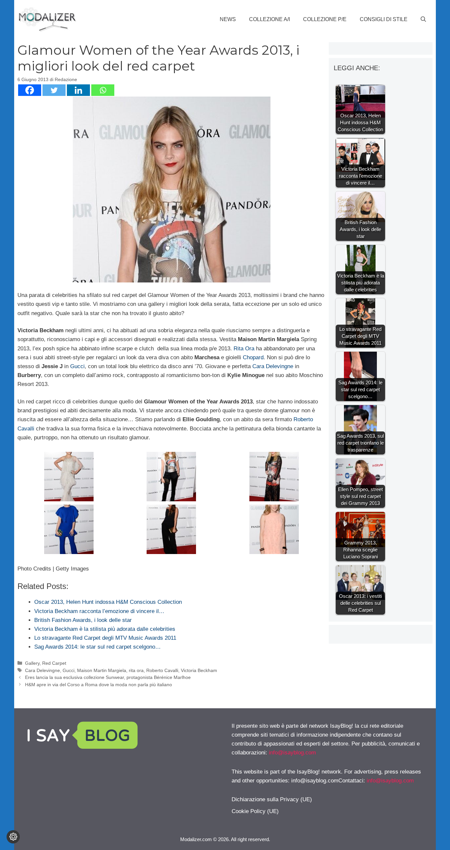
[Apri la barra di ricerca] (423, 19)
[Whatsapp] (102, 90)
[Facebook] (29, 90)
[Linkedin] (78, 90)
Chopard (253, 357)
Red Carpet (54, 663)
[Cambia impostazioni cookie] (13, 836)
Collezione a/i (269, 19)
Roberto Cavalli (162, 670)
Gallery (32, 663)
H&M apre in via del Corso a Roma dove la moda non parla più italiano (98, 684)
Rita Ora (244, 348)
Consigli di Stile (384, 19)
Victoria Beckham (199, 670)
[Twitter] (54, 90)
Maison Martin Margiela (101, 670)
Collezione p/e (325, 19)
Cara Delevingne (272, 366)
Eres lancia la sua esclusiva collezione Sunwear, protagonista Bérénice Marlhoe (108, 677)
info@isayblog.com (292, 752)
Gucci (77, 366)
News (228, 19)
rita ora (136, 670)
